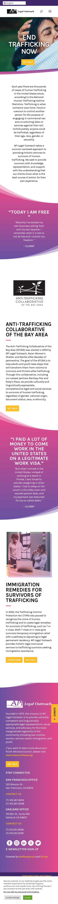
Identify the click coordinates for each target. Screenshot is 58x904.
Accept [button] (28, 898)
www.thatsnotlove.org (19, 755)
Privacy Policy (28, 876)
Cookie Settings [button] (12, 898)
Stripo (44, 856)
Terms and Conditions (43, 876)
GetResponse (27, 856)
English (9, 3)
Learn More (14, 660)
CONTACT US (13, 794)
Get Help (28, 62)
